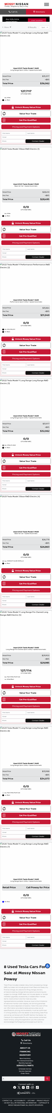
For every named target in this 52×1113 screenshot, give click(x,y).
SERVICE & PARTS (25, 1065)
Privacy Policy (43, 1100)
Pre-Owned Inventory (25, 1061)
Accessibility (20, 1100)
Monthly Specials (25, 1063)
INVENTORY (25, 1055)
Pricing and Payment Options (26, 126)
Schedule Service (25, 1069)
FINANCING (25, 1052)
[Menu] (46, 4)
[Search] (47, 1078)
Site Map (31, 1100)
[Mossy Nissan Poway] (16, 4)
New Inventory (25, 1058)
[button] (47, 966)
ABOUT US (25, 1048)
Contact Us (7, 1100)
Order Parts (25, 1073)
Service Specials (25, 1071)
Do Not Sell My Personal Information (20, 1103)
